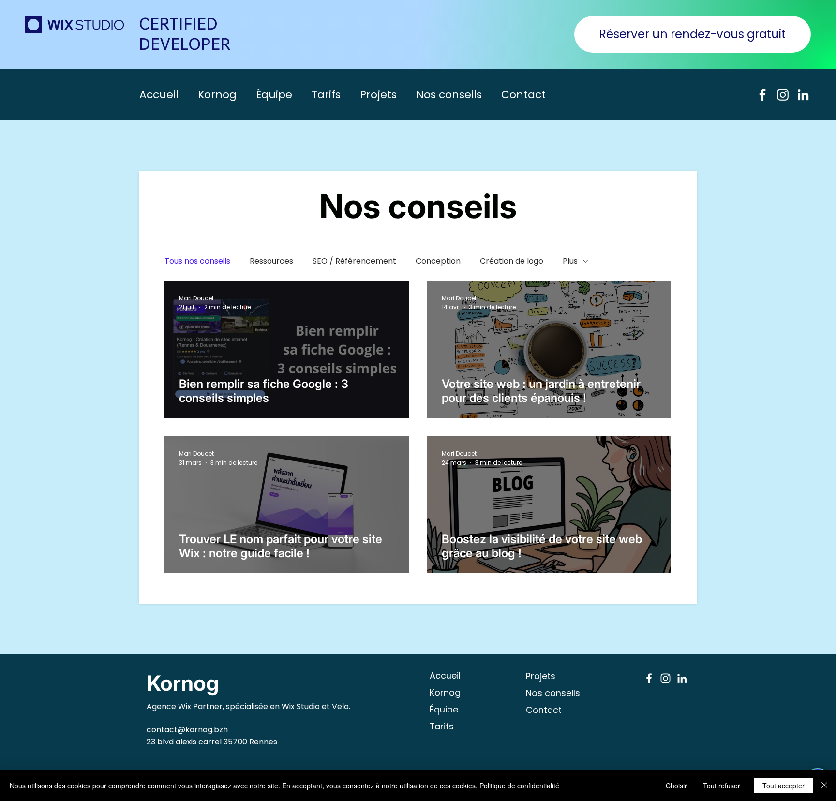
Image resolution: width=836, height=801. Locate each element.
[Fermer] (824, 785)
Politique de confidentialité (519, 785)
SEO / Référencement (354, 261)
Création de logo (511, 261)
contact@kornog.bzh (187, 729)
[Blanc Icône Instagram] (783, 95)
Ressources (271, 261)
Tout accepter (783, 785)
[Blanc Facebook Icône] (762, 95)
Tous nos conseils (197, 261)
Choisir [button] (676, 785)
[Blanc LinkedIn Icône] (803, 95)
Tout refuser (721, 785)
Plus (570, 261)
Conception (438, 261)
